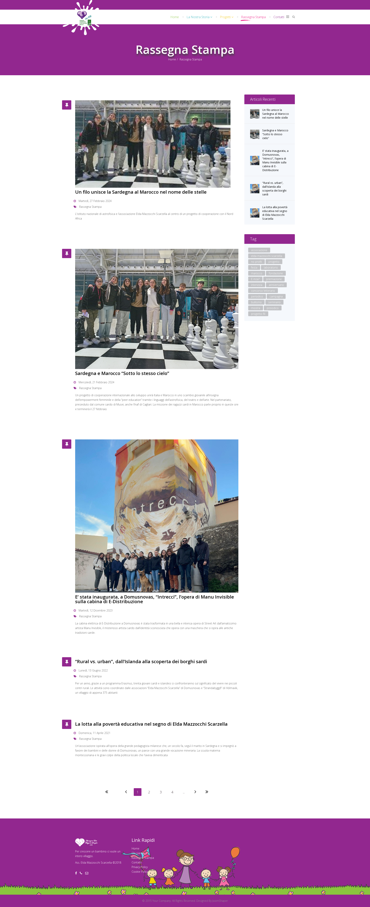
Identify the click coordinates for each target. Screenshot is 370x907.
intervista (256, 285)
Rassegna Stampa (253, 17)
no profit (256, 261)
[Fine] (207, 792)
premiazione (274, 279)
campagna (276, 296)
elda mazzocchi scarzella (266, 256)
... (184, 792)
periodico (257, 296)
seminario (274, 302)
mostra (255, 308)
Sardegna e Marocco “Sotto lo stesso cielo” (122, 373)
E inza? (255, 279)
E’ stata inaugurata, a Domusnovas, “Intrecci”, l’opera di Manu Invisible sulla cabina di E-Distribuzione (154, 599)
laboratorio (271, 267)
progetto (273, 261)
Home (174, 17)
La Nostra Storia (198, 17)
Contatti (278, 17)
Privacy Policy (140, 867)
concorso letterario (263, 290)
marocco (256, 273)
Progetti (225, 17)
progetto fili (258, 314)
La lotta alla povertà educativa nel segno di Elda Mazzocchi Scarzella (151, 724)
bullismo (256, 302)
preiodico (273, 308)
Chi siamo (138, 853)
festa (254, 267)
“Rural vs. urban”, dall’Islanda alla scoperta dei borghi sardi (141, 661)
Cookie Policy (140, 871)
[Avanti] (195, 792)
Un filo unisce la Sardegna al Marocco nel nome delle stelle (141, 192)
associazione (259, 250)
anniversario (276, 285)
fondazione (276, 273)
